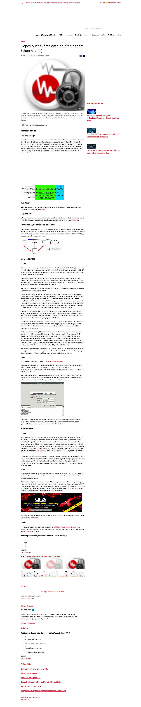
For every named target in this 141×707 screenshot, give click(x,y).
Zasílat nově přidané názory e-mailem (31, 596)
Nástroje (78, 35)
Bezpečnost (31, 623)
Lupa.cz (23, 41)
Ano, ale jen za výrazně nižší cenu (35, 644)
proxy (26, 285)
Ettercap (50, 361)
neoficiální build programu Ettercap (65, 527)
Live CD (35, 518)
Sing (40, 474)
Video (61, 35)
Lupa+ (87, 35)
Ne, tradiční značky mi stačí (33, 648)
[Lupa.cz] (23, 2)
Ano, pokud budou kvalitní (32, 639)
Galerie (120, 35)
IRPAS (56, 361)
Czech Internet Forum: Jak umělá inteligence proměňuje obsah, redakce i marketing (53, 3)
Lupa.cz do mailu (98, 35)
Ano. (25, 542)
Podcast (69, 35)
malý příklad (41, 451)
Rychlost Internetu (38, 35)
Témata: (23, 623)
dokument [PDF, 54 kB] (62, 451)
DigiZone (111, 35)
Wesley (60, 361)
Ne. (25, 546)
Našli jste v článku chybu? (27, 598)
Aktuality (52, 35)
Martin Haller (25, 55)
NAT (82, 234)
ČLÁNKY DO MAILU (114, 3)
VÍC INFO (103, 3)
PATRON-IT (44, 614)
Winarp (28, 531)
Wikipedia (43, 210)
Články (43, 35)
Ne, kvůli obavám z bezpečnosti (34, 652)
